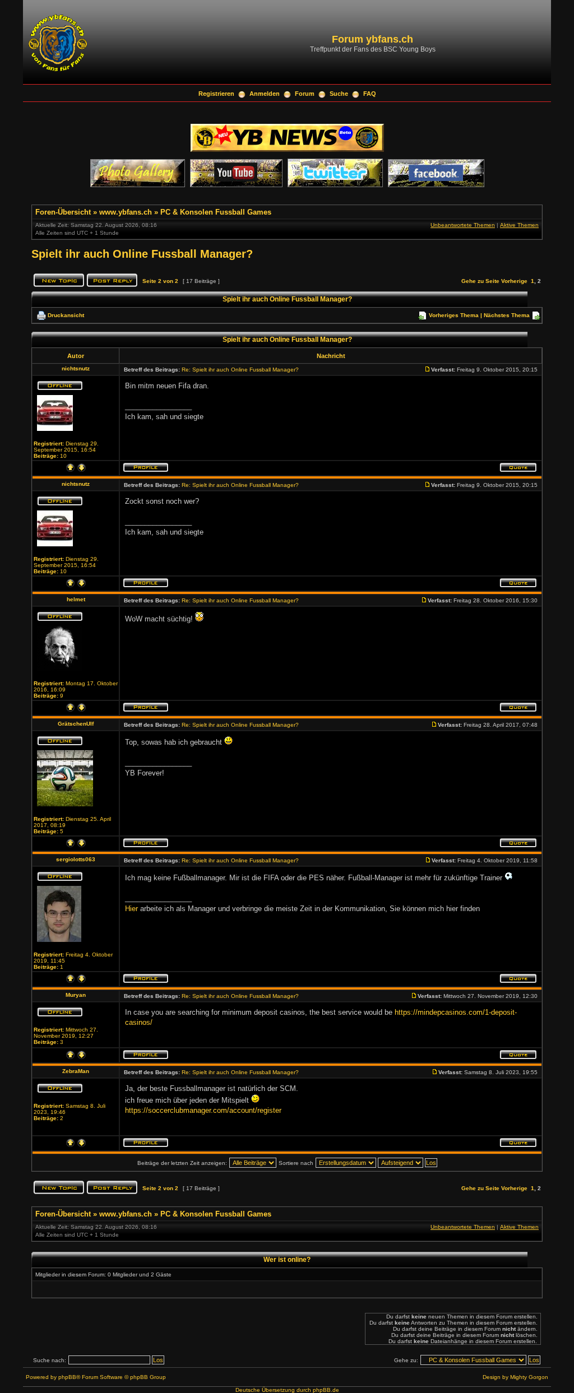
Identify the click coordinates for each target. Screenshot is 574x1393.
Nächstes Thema (507, 315)
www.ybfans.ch (125, 212)
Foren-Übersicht (63, 212)
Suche (339, 93)
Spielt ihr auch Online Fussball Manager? (142, 254)
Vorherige (514, 281)
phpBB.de (326, 1390)
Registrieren (216, 93)
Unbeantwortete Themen (462, 225)
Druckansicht (66, 315)
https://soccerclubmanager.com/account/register (203, 1110)
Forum (304, 93)
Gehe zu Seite (480, 281)
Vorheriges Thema (454, 315)
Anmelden (264, 93)
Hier (131, 908)
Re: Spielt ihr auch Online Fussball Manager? (240, 369)
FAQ (369, 93)
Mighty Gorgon (529, 1377)
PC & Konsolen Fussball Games (215, 212)
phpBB (67, 1377)
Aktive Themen (519, 225)
